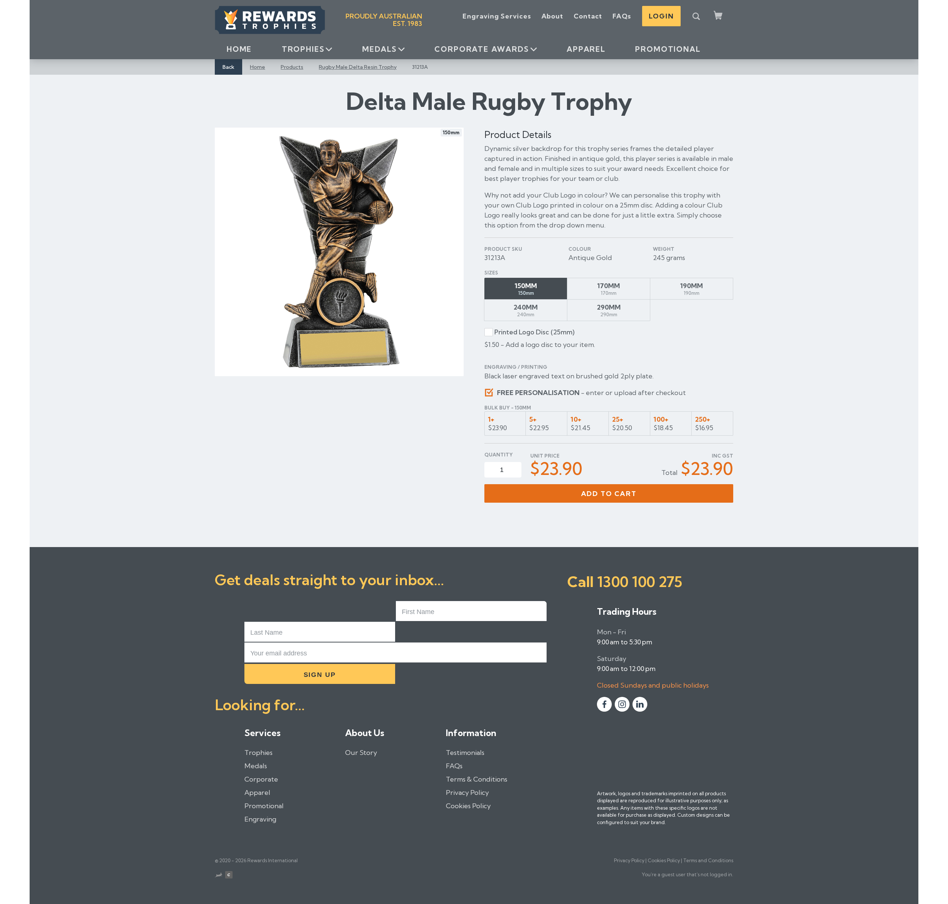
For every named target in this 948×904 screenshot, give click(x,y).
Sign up (320, 674)
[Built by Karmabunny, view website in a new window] (218, 876)
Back (228, 67)
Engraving (260, 819)
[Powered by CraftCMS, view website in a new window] (229, 876)
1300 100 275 (639, 582)
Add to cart (609, 493)
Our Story (361, 752)
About (552, 16)
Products (292, 67)
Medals (379, 49)
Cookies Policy (468, 806)
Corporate (261, 779)
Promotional (667, 49)
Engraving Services (497, 16)
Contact (588, 16)
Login (661, 16)
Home (239, 49)
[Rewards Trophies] (270, 20)
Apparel (586, 49)
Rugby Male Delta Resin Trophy (358, 67)
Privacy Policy (467, 792)
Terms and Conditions (708, 860)
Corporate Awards (481, 49)
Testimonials (465, 752)
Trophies (303, 49)
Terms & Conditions (476, 779)
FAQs (621, 16)
